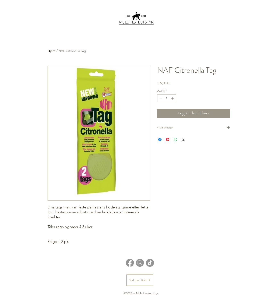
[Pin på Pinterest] (167, 139)
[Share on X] (183, 139)
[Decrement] (160, 98)
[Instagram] (140, 263)
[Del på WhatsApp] (175, 139)
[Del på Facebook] (159, 139)
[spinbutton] (166, 98)
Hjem (52, 51)
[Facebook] (130, 263)
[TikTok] (150, 263)
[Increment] (172, 98)
